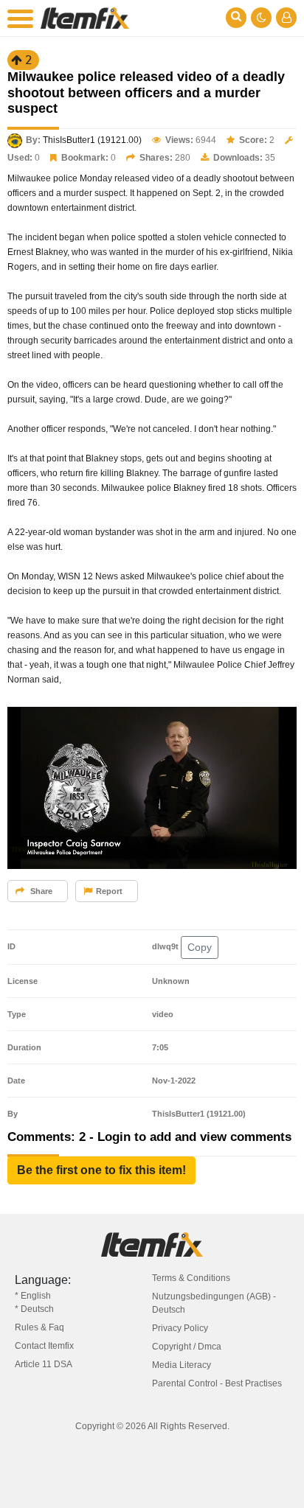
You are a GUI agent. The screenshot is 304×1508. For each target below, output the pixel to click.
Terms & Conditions (191, 1278)
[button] (101, 1170)
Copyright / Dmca (186, 1346)
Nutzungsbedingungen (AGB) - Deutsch (214, 1303)
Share (40, 891)
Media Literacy (181, 1365)
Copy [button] (199, 947)
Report (109, 891)
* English (33, 1296)
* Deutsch (34, 1309)
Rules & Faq (39, 1327)
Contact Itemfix (44, 1346)
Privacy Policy (180, 1328)
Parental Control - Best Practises (217, 1383)
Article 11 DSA (43, 1364)
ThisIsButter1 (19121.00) (92, 140)
